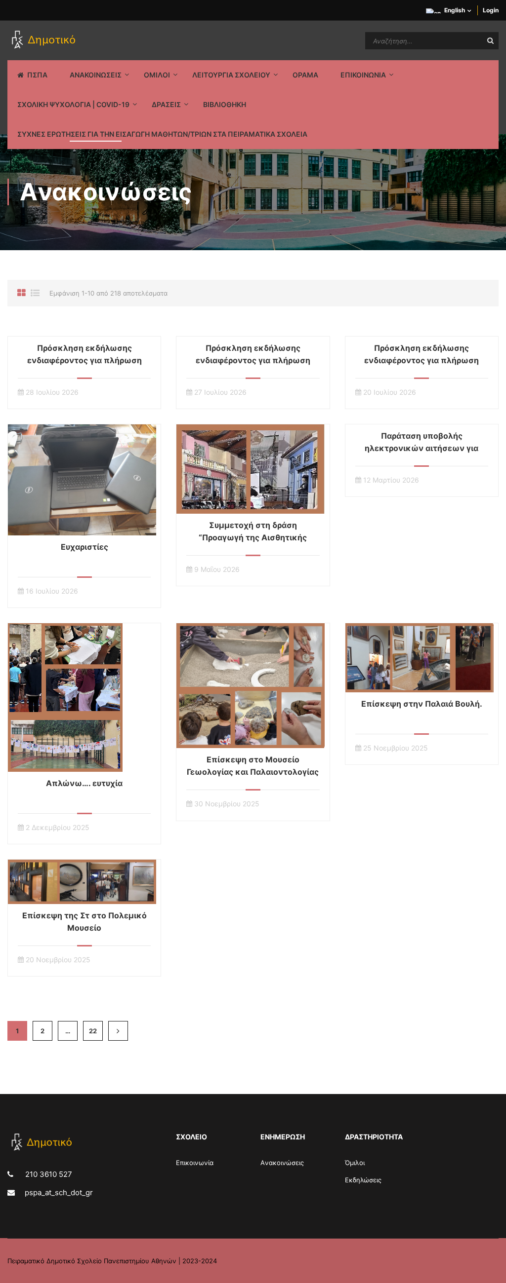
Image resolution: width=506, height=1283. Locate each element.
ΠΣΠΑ (37, 75)
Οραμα (305, 75)
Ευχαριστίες (84, 547)
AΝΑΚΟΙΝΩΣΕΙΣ (96, 75)
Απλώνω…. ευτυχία (84, 783)
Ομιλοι (157, 75)
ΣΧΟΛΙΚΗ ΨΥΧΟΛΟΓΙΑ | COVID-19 (73, 104)
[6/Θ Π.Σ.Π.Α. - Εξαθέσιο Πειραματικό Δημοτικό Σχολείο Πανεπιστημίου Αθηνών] (45, 40)
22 (93, 1031)
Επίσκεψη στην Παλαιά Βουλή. (421, 704)
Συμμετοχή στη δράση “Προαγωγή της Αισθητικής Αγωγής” (253, 537)
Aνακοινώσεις (282, 1163)
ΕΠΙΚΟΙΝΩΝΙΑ (363, 75)
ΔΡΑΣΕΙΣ (166, 104)
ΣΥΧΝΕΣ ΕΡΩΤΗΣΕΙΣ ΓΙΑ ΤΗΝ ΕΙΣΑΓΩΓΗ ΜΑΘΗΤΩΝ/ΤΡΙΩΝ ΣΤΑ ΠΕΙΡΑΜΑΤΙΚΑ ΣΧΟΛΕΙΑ (162, 134)
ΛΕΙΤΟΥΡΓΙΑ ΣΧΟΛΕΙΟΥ (231, 75)
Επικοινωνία (194, 1163)
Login (491, 10)
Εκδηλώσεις (363, 1180)
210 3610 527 (47, 1174)
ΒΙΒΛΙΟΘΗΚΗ (224, 104)
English (454, 10)
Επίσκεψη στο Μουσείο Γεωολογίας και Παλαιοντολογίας (253, 766)
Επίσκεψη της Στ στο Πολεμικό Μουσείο (84, 921)
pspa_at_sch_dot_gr (59, 1192)
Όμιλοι (355, 1163)
